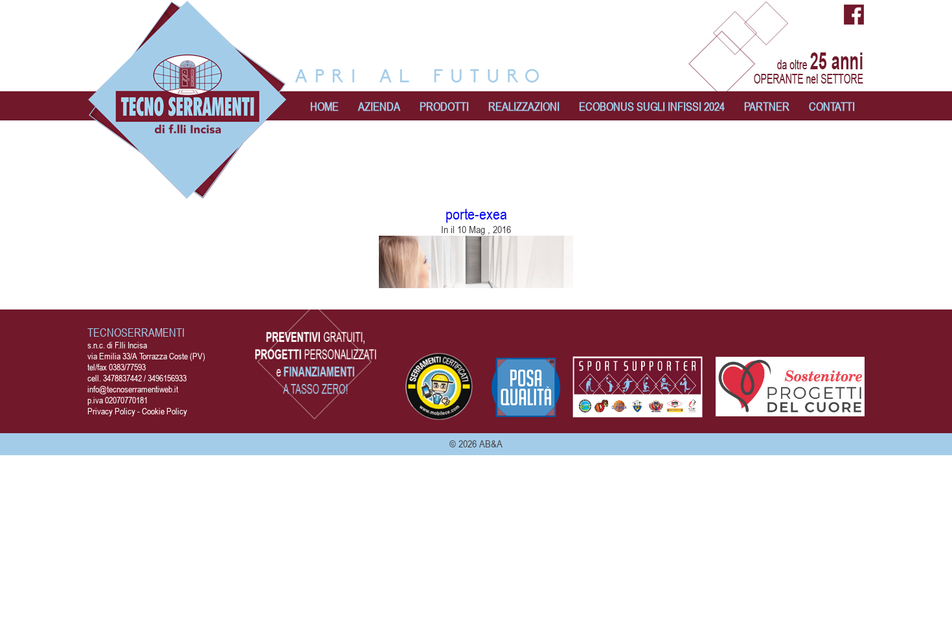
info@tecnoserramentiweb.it (132, 388)
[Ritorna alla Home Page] (187, 193)
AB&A (491, 443)
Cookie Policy (164, 410)
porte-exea (476, 214)
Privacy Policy (111, 410)
